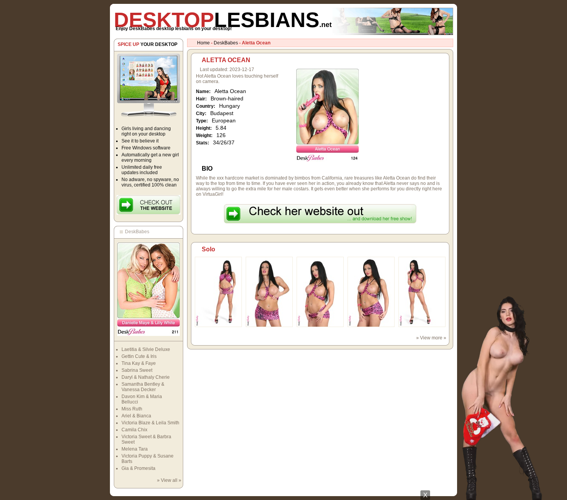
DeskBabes (226, 43)
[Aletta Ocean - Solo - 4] (371, 325)
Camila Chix (134, 429)
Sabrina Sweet (137, 370)
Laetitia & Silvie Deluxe (146, 349)
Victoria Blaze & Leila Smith (150, 422)
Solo (208, 249)
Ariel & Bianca (136, 416)
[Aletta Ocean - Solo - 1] (218, 325)
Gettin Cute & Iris (139, 356)
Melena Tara (135, 449)
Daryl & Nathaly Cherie (146, 377)
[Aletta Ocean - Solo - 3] (320, 325)
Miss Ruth (132, 409)
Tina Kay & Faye (139, 363)
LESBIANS (223, 19)
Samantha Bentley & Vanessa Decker (143, 386)
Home (203, 43)
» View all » (169, 480)
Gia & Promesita (138, 468)
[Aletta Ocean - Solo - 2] (269, 325)
